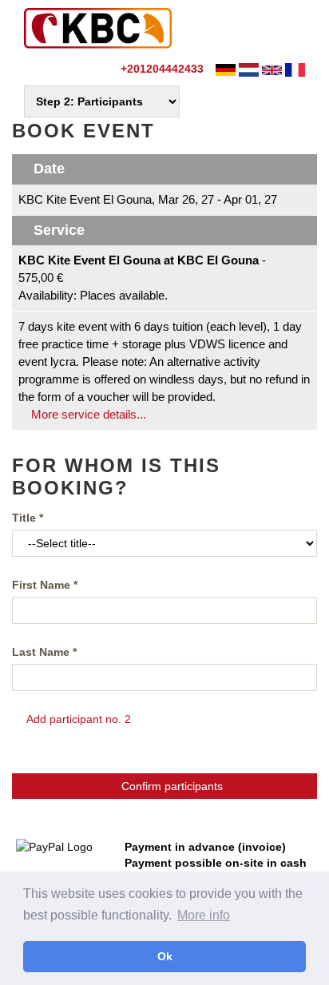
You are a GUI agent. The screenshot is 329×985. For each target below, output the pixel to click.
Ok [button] (164, 956)
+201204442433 (160, 68)
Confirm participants (169, 786)
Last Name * (44, 651)
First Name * (44, 584)
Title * (27, 517)
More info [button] (203, 915)
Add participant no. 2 (77, 719)
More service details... (87, 414)
